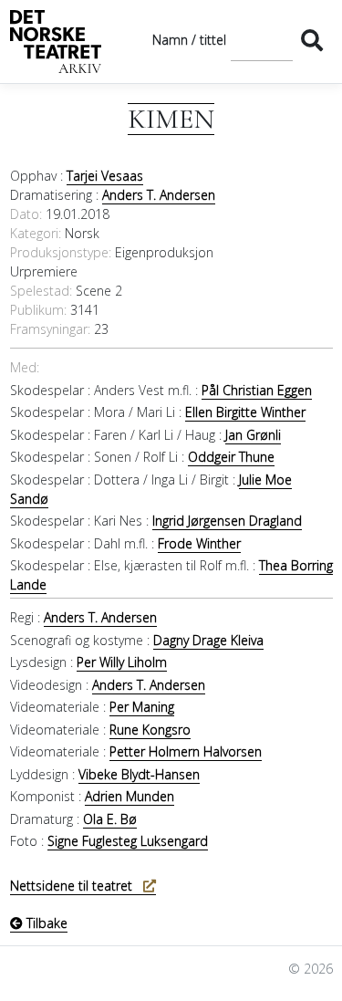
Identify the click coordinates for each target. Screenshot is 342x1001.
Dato (24, 214)
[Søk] (312, 39)
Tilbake (45, 923)
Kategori (34, 233)
